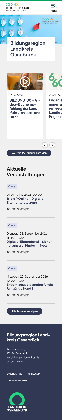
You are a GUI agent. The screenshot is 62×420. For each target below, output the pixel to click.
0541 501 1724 (18, 361)
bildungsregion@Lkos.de (25, 357)
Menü (53, 10)
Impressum (34, 373)
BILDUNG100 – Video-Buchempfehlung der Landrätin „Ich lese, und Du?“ (24, 108)
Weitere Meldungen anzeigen (29, 152)
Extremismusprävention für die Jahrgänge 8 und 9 (30, 286)
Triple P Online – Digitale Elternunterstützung (25, 200)
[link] (17, 7)
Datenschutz (14, 373)
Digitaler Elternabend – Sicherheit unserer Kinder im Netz (30, 243)
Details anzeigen (19, 208)
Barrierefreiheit (18, 380)
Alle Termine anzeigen (25, 311)
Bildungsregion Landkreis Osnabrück (27, 49)
